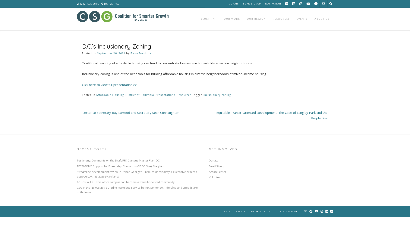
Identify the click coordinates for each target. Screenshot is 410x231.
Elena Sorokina (140, 53)
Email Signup (252, 3)
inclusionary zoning (217, 95)
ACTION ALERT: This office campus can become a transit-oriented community (126, 182)
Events (240, 211)
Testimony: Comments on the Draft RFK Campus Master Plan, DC (118, 160)
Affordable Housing (110, 95)
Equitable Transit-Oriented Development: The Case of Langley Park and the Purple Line (272, 115)
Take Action (273, 3)
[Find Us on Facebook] (316, 3)
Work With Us (260, 211)
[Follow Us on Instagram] (300, 3)
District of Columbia (140, 95)
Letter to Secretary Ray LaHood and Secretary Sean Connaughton (130, 112)
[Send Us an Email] (323, 3)
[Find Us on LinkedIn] (293, 3)
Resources (184, 95)
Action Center (217, 172)
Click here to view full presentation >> (109, 85)
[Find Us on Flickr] (286, 3)
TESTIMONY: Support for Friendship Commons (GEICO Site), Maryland (121, 166)
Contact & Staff (286, 211)
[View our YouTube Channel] (308, 3)
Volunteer (215, 177)
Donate (233, 3)
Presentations (165, 95)
